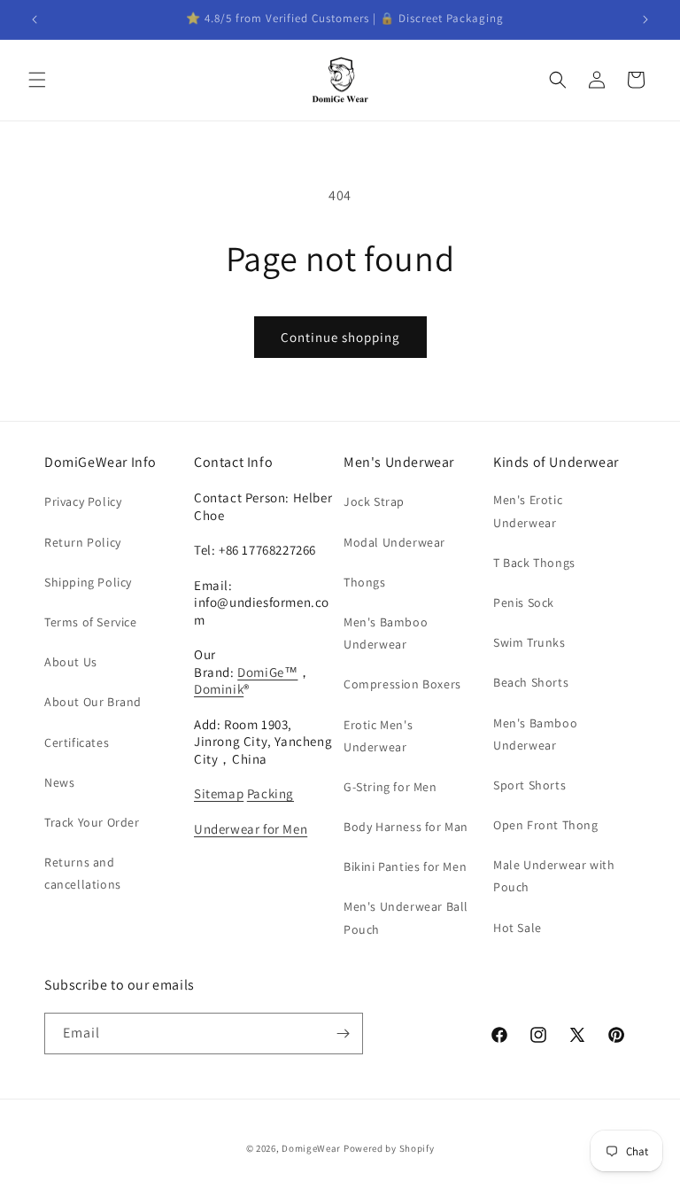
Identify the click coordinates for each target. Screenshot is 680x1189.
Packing (270, 793)
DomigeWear (311, 1148)
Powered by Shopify (389, 1148)
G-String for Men (390, 787)
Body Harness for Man (406, 827)
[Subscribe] (342, 1033)
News (59, 782)
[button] (37, 79)
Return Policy (82, 542)
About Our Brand (93, 702)
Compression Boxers (402, 684)
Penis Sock (523, 602)
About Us (70, 662)
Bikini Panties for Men (405, 866)
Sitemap (218, 793)
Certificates (76, 742)
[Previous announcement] (34, 19)
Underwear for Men (250, 828)
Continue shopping (340, 337)
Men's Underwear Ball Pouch (406, 917)
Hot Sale (517, 928)
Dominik (218, 688)
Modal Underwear (394, 542)
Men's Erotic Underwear (527, 511)
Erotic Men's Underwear (378, 736)
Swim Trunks (529, 642)
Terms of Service (90, 622)
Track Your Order (92, 822)
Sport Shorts (529, 785)
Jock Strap (374, 501)
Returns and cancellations (82, 873)
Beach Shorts (530, 682)
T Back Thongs (534, 563)
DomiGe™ (267, 672)
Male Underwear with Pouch (553, 876)
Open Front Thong (546, 825)
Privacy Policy (82, 501)
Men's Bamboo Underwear (386, 633)
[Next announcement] (645, 19)
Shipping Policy (88, 582)
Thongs (365, 582)
